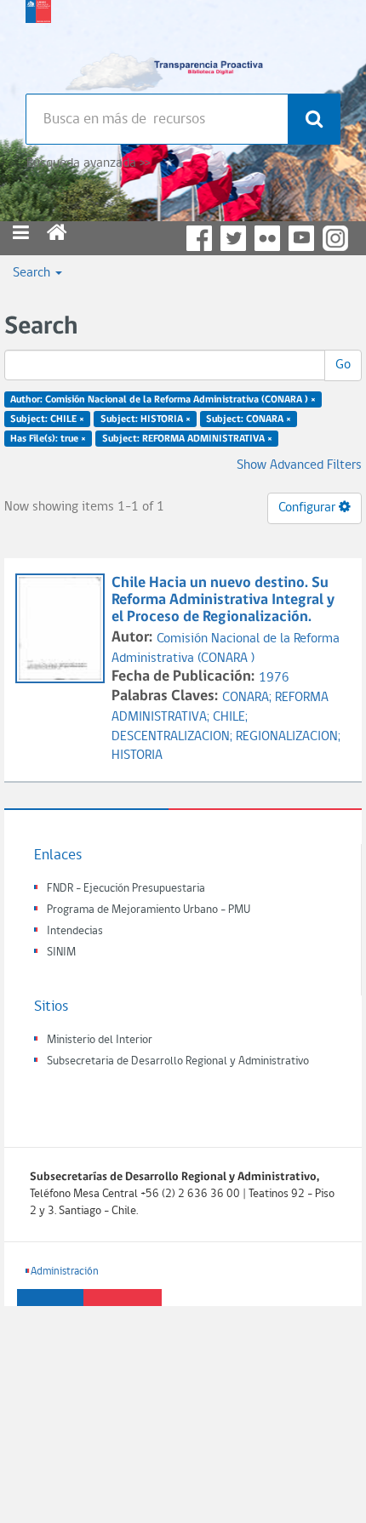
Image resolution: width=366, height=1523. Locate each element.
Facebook (199, 238)
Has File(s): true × (48, 438)
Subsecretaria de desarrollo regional (38, 42)
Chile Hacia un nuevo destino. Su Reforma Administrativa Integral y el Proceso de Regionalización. (223, 600)
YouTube (301, 238)
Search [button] (33, 273)
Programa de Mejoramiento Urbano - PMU (148, 910)
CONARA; (248, 697)
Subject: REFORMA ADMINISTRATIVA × (187, 438)
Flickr (267, 238)
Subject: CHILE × (47, 419)
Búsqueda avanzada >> (88, 163)
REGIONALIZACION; (288, 737)
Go (343, 365)
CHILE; (230, 717)
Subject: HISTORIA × (145, 419)
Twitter (233, 238)
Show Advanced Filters (299, 465)
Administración (65, 1271)
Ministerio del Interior (99, 1040)
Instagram (335, 238)
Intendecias (75, 931)
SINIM (61, 952)
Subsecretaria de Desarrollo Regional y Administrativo (178, 1061)
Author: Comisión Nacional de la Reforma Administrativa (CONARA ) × (163, 400)
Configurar (308, 508)
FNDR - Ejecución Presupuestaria (126, 888)
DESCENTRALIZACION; (174, 737)
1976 (274, 678)
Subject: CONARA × (248, 419)
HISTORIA (137, 755)
